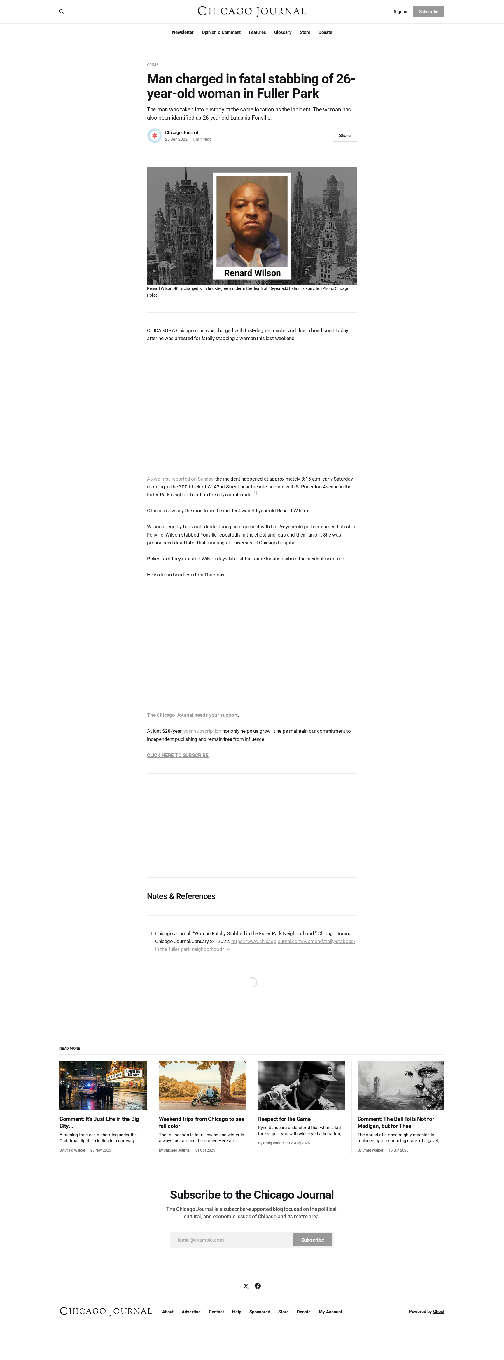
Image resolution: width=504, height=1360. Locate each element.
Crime (152, 64)
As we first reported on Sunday (180, 479)
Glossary (283, 32)
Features (257, 32)
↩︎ (228, 949)
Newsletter (183, 32)
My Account (330, 1312)
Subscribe (428, 11)
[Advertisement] (252, 406)
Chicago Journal (181, 132)
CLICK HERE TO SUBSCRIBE (178, 755)
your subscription (202, 731)
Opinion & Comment (221, 32)
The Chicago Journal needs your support (192, 715)
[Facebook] (258, 1286)
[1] (255, 492)
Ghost (438, 1311)
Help (236, 1312)
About (168, 1312)
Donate (325, 32)
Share (345, 135)
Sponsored (259, 1312)
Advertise (191, 1312)
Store (305, 32)
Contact (216, 1312)
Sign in (400, 11)
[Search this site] (62, 11)
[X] (246, 1286)
